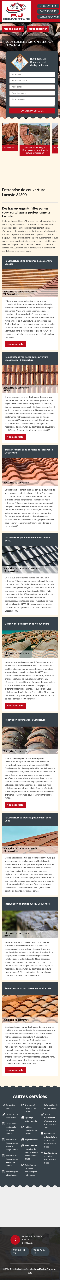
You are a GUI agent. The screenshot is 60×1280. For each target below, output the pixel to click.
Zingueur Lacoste (31, 1140)
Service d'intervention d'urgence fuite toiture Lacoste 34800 (50, 1121)
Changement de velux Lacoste (12, 1116)
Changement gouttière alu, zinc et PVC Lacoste (11, 1129)
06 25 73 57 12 (48, 11)
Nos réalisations (13, 29)
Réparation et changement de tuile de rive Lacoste (12, 1161)
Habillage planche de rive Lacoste (31, 1130)
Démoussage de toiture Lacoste (12, 1173)
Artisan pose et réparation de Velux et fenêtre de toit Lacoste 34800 (31, 1152)
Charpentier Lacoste (10, 1106)
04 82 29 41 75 (48, 6)
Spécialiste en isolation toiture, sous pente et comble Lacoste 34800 (50, 1140)
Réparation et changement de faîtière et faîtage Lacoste (12, 1145)
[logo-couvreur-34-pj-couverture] (16, 11)
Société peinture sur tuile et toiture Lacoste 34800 (50, 1158)
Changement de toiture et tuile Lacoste (31, 1108)
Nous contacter (38, 29)
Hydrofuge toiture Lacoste (31, 1119)
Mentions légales (38, 1269)
